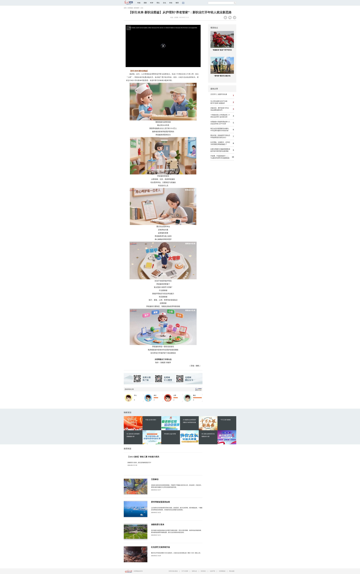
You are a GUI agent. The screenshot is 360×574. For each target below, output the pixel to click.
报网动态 (194, 571)
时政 (138, 3)
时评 (151, 3)
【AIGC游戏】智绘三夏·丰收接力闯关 (143, 457)
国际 (145, 3)
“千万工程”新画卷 (225, 419)
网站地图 (231, 571)
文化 (164, 3)
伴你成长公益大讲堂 (170, 434)
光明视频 (130, 8)
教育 (177, 3)
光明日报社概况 (173, 571)
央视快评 (222, 103)
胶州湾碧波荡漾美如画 (160, 502)
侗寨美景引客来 (157, 524)
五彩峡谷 (155, 479)
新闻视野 (136, 8)
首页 (125, 8)
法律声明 (212, 571)
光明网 (176, 17)
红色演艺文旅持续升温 (160, 547)
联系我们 (203, 571)
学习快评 (215, 103)
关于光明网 (185, 571)
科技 (170, 3)
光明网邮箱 (222, 571)
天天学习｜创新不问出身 (218, 94)
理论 (158, 3)
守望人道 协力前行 (150, 419)
